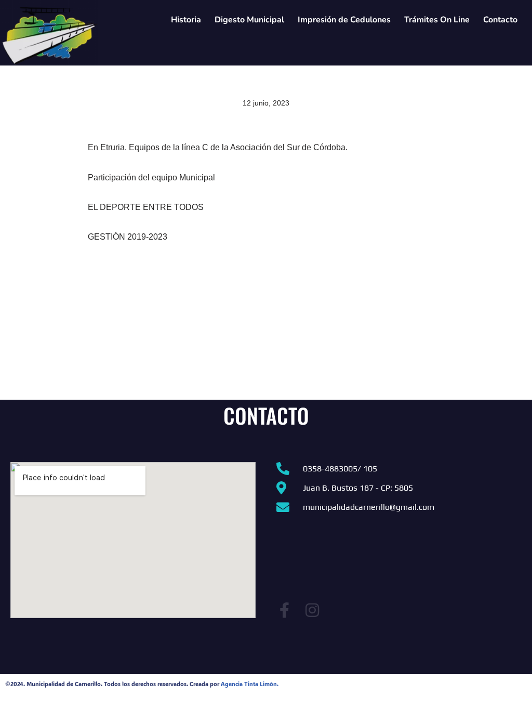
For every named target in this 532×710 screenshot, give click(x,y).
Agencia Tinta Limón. (249, 684)
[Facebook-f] (284, 610)
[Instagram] (312, 610)
